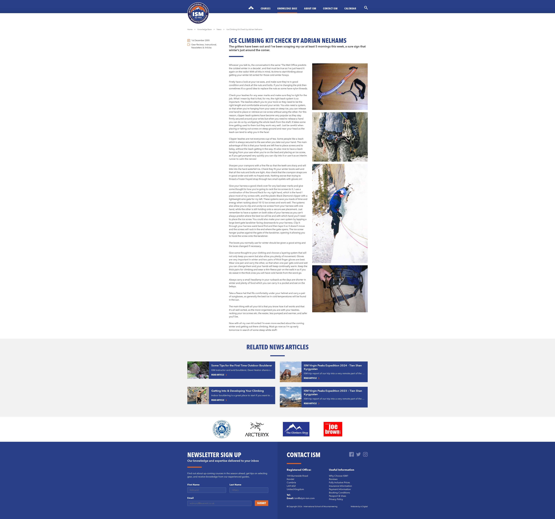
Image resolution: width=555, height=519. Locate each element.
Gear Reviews (197, 44)
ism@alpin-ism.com (304, 498)
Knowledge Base (287, 8)
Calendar (350, 8)
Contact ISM (330, 8)
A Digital (364, 506)
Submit (261, 503)
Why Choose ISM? (338, 475)
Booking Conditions (339, 492)
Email (190, 498)
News (219, 29)
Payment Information (340, 489)
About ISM (310, 8)
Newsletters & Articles (201, 47)
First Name (193, 484)
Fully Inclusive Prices (339, 482)
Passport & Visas (337, 496)
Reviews (333, 479)
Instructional (210, 44)
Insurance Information (340, 486)
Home (189, 29)
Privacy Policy (336, 499)
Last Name (235, 484)
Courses (265, 8)
